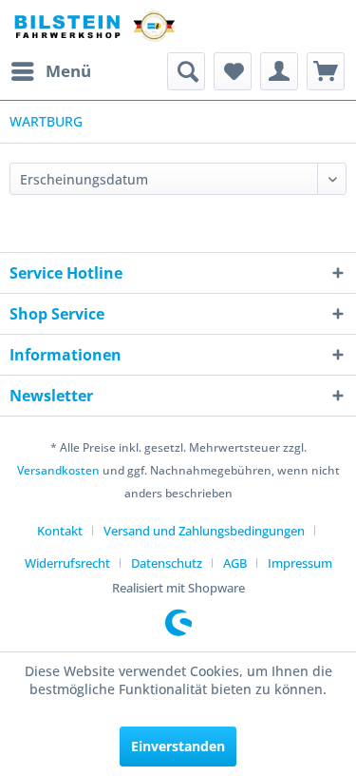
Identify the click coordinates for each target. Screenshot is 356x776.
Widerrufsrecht (67, 563)
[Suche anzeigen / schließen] (186, 71)
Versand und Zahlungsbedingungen (204, 530)
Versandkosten (58, 470)
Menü (68, 71)
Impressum (300, 563)
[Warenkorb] (326, 71)
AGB (235, 563)
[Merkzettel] (233, 71)
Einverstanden (178, 746)
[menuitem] (50, 71)
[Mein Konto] (279, 71)
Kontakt (60, 530)
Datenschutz (166, 563)
